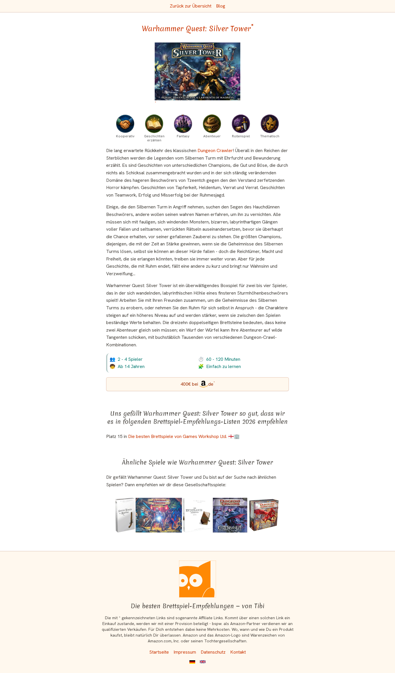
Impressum (184, 652)
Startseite (159, 652)
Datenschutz (213, 652)
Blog (220, 6)
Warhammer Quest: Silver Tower (198, 29)
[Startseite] (197, 579)
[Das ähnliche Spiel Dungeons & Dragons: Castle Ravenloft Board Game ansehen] (230, 515)
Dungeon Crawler (215, 150)
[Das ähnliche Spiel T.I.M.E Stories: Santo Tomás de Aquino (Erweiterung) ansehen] (125, 515)
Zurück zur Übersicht (190, 6)
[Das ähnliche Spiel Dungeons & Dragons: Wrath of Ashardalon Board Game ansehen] (264, 515)
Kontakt (238, 652)
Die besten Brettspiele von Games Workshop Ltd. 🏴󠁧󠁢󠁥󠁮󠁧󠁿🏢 (184, 436)
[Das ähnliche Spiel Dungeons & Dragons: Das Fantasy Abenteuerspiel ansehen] (159, 515)
